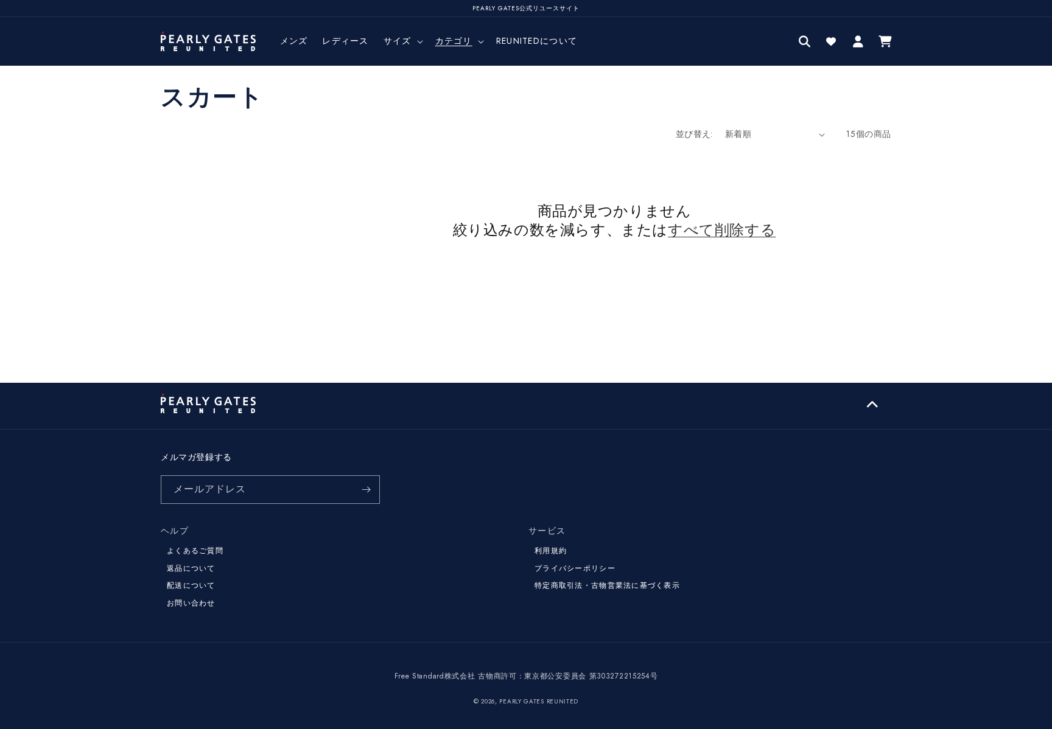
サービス (547, 531)
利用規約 (551, 550)
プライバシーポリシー (575, 568)
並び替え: (694, 134)
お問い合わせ (191, 603)
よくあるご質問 (195, 550)
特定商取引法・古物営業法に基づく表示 (607, 585)
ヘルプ (175, 531)
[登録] (365, 489)
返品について (191, 568)
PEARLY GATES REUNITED (538, 701)
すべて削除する (722, 229)
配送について (191, 585)
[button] (402, 41)
